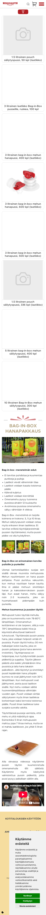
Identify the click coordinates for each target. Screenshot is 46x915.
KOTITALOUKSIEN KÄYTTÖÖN (23, 819)
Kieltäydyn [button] (27, 901)
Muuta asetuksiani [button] (28, 906)
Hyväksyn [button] (27, 896)
